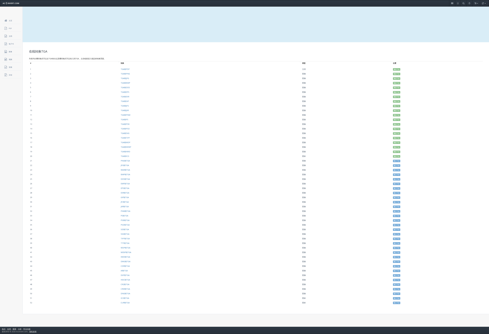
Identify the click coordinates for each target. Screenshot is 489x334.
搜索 (14, 329)
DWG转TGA (125, 261)
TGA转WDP (125, 142)
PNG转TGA (125, 160)
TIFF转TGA (125, 238)
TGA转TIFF (125, 138)
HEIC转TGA (125, 280)
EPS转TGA (125, 188)
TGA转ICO (125, 156)
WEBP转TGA (126, 252)
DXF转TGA (125, 275)
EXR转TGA (125, 193)
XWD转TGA (125, 257)
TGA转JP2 (125, 106)
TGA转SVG (125, 133)
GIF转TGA (125, 197)
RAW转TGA (125, 170)
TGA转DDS (125, 87)
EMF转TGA (125, 183)
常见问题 (26, 329)
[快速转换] (484, 3)
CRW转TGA (125, 289)
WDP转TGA (125, 247)
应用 (9, 329)
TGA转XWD (125, 151)
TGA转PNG (125, 73)
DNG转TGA (125, 293)
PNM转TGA (125, 211)
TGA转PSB (125, 124)
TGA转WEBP (126, 147)
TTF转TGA (125, 243)
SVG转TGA (125, 234)
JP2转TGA (125, 202)
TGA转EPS (125, 92)
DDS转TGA (125, 179)
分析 (20, 329)
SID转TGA (125, 229)
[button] (452, 3)
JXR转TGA (125, 206)
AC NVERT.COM (11, 3)
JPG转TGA (125, 165)
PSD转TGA (125, 225)
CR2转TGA (125, 284)
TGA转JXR (125, 110)
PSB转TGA (125, 220)
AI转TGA (124, 270)
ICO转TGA (125, 298)
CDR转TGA (125, 266)
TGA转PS (124, 119)
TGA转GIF (125, 101)
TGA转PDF (125, 69)
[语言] (476, 3)
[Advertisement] (255, 24)
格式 (3, 329)
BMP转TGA (125, 174)
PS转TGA (124, 215)
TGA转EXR (125, 96)
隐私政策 (33, 331)
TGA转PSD (125, 128)
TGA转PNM (125, 115)
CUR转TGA (125, 302)
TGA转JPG (125, 78)
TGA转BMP (125, 83)
